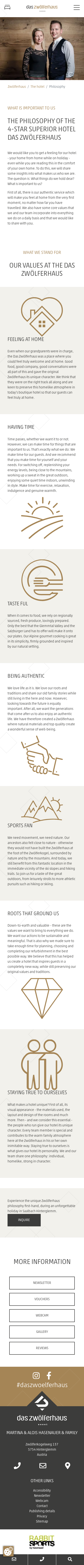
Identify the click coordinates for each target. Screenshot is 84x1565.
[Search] (70, 1559)
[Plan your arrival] (67, 1467)
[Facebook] (49, 1378)
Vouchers (42, 1299)
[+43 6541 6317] (42, 1559)
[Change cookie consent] (8, 1551)
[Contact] (14, 1559)
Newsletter (42, 1283)
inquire (24, 1220)
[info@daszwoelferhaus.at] (42, 1467)
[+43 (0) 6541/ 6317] (17, 1467)
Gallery (42, 1332)
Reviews (42, 1348)
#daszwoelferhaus (42, 1385)
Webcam (42, 1315)
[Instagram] (36, 1378)
